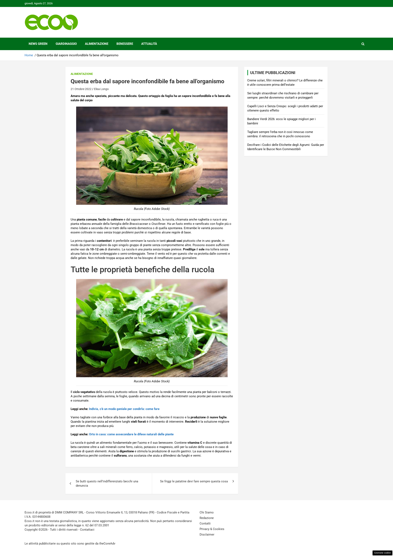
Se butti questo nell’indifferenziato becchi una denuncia (107, 483)
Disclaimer (207, 534)
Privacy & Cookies (212, 529)
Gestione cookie (382, 552)
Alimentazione (96, 44)
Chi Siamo (207, 512)
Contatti (205, 523)
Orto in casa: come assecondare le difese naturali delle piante (131, 434)
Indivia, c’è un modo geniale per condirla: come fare (124, 409)
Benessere (124, 44)
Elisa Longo (101, 89)
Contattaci (87, 529)
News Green (38, 44)
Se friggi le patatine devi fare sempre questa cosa (194, 481)
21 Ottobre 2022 (81, 89)
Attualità (149, 44)
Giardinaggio (66, 44)
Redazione (207, 518)
